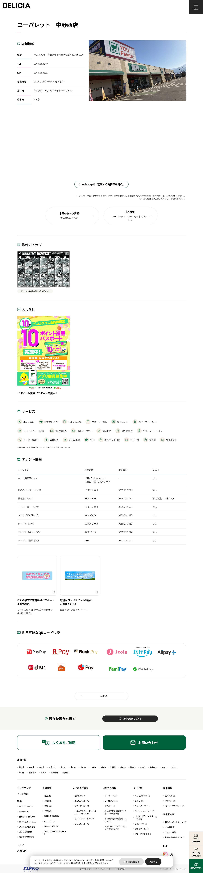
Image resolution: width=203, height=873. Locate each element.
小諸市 (143, 767)
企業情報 (47, 788)
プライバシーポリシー (104, 869)
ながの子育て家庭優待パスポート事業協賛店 (115, 812)
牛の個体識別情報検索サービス (114, 820)
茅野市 (123, 767)
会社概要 (48, 800)
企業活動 (48, 811)
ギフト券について (82, 806)
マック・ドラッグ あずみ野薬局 (144, 817)
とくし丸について (82, 823)
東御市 (103, 767)
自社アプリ (139, 823)
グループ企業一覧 (51, 826)
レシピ (20, 845)
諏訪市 (133, 767)
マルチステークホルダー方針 (55, 832)
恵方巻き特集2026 (26, 837)
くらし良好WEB (141, 795)
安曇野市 (52, 767)
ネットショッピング (143, 811)
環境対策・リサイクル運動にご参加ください (115, 827)
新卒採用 (168, 795)
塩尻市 (41, 767)
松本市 (21, 767)
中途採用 (168, 800)
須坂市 (174, 767)
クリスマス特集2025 (27, 827)
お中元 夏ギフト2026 (27, 821)
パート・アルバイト (173, 806)
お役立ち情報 (109, 788)
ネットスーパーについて (84, 818)
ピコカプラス (110, 800)
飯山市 (21, 772)
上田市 (63, 767)
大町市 (83, 767)
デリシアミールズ (26, 806)
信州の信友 (23, 811)
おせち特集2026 (25, 832)
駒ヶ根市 (32, 772)
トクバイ (108, 806)
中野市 (73, 767)
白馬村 (113, 767)
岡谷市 (93, 767)
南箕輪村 (66, 772)
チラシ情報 (22, 793)
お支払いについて (82, 800)
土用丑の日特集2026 (27, 816)
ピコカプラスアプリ (143, 834)
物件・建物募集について (175, 837)
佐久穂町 (54, 772)
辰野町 (164, 767)
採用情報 (167, 788)
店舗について (80, 795)
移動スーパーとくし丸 (174, 822)
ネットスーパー (141, 806)
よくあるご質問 (63, 742)
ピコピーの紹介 (111, 795)
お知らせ (21, 851)
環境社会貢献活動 (51, 816)
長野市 (31, 767)
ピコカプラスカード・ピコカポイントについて (85, 812)
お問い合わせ (148, 742)
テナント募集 (170, 832)
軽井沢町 (153, 767)
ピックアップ (24, 788)
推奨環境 (121, 869)
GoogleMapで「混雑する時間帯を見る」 (102, 184)
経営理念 (48, 795)
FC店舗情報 (169, 827)
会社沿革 (48, 806)
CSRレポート (49, 821)
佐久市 (43, 772)
